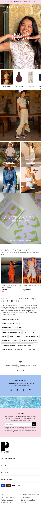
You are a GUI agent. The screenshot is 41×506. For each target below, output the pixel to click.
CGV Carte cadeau (7, 497)
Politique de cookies (7, 500)
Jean (18, 336)
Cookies (23, 503)
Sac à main (7, 349)
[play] (38, 65)
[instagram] (11, 390)
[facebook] (24, 390)
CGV (2, 494)
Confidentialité (25, 497)
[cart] (20, 285)
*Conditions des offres (27, 500)
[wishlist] (28, 7)
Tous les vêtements (10, 323)
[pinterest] (30, 390)
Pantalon (6, 341)
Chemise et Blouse (29, 341)
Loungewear (20, 349)
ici (21, 432)
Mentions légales (6, 503)
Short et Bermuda (31, 336)
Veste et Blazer (8, 345)
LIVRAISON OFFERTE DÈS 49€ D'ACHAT (20, 2)
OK (34, 424)
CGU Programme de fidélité (29, 494)
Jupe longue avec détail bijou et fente (10, 286)
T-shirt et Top (29, 332)
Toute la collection (10, 319)
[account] (33, 7)
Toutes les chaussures (11, 328)
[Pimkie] (12, 7)
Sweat (16, 341)
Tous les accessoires (11, 332)
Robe (4, 336)
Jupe (11, 336)
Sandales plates (25, 345)
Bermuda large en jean (31, 285)
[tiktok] (17, 390)
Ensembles (33, 349)
